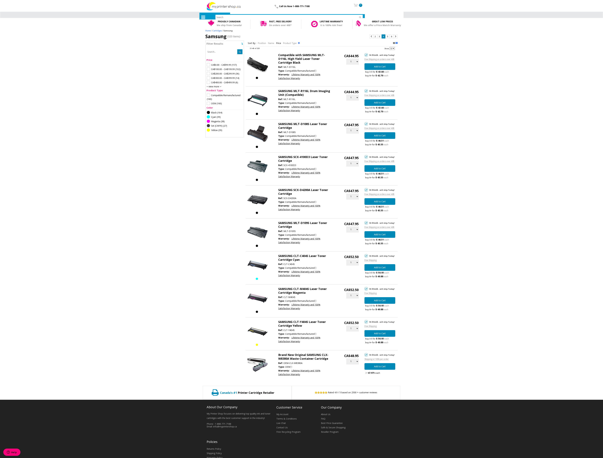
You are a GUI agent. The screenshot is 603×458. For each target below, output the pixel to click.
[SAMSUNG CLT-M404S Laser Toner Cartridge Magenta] (257, 299)
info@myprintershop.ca (225, 426)
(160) (223, 97)
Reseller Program (330, 431)
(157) (224, 64)
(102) (226, 69)
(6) (224, 82)
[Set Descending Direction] (299, 42)
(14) (225, 77)
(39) (216, 116)
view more (214, 86)
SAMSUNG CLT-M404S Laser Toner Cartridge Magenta (302, 290)
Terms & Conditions (286, 418)
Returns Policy (214, 448)
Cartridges (217, 30)
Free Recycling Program (288, 431)
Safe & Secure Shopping (333, 427)
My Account (282, 414)
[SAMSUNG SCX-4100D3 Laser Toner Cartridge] (257, 167)
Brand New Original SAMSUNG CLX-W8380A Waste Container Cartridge (303, 356)
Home (208, 30)
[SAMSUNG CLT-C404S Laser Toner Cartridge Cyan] (257, 266)
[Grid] (397, 43)
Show (386, 48)
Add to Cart (380, 66)
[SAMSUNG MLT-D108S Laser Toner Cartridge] (257, 134)
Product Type (290, 43)
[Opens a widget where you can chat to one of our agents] (11, 452)
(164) (216, 112)
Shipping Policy (214, 453)
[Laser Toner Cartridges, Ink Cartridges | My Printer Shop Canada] (224, 6)
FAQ (323, 418)
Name (271, 43)
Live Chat (281, 423)
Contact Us (282, 427)
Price (279, 43)
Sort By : (252, 43)
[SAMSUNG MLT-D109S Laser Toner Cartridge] (257, 233)
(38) (218, 121)
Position (262, 43)
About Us (325, 414)
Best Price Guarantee (332, 423)
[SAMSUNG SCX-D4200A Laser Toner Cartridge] (257, 200)
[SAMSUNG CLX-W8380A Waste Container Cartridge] (257, 365)
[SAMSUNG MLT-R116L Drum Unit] (257, 101)
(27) (219, 125)
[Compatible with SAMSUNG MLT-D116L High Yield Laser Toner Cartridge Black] (257, 65)
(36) (225, 73)
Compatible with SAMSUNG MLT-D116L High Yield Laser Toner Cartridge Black (301, 58)
